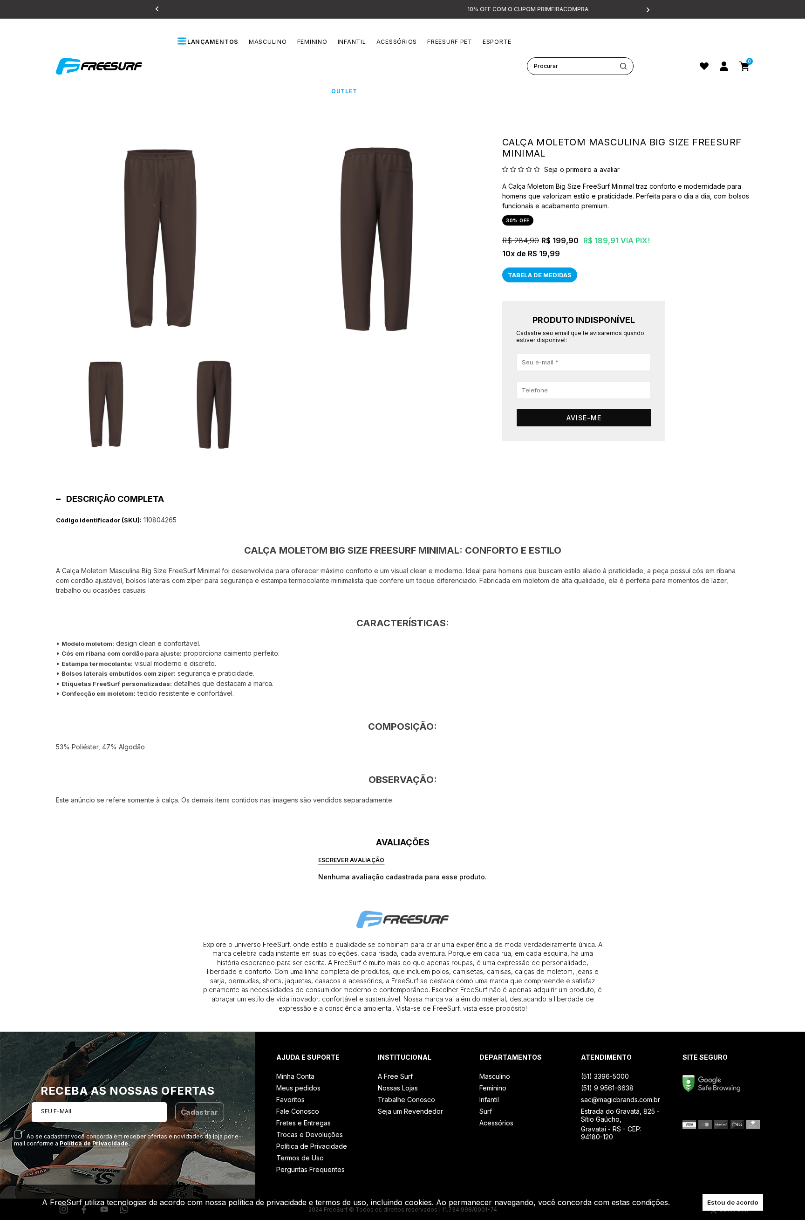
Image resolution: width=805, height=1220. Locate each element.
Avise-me (583, 418)
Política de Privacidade (94, 1143)
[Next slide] (647, 9)
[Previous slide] (158, 9)
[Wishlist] (704, 66)
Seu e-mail (57, 1111)
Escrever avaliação (351, 860)
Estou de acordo (732, 1202)
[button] (105, 405)
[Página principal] (109, 66)
